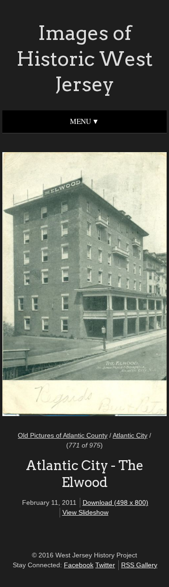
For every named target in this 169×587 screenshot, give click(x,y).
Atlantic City (130, 435)
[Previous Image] (48, 285)
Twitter (105, 565)
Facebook (78, 565)
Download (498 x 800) (115, 502)
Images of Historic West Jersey (84, 58)
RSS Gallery (139, 565)
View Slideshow (85, 512)
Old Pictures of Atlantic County (63, 435)
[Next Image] (121, 285)
